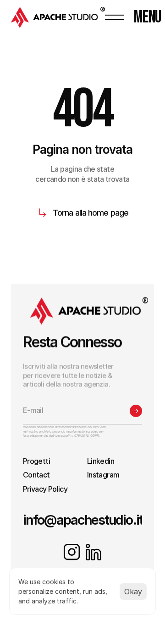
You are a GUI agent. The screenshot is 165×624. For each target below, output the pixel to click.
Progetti (36, 461)
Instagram (103, 474)
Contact (36, 474)
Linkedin (100, 461)
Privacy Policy (45, 489)
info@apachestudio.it (83, 520)
